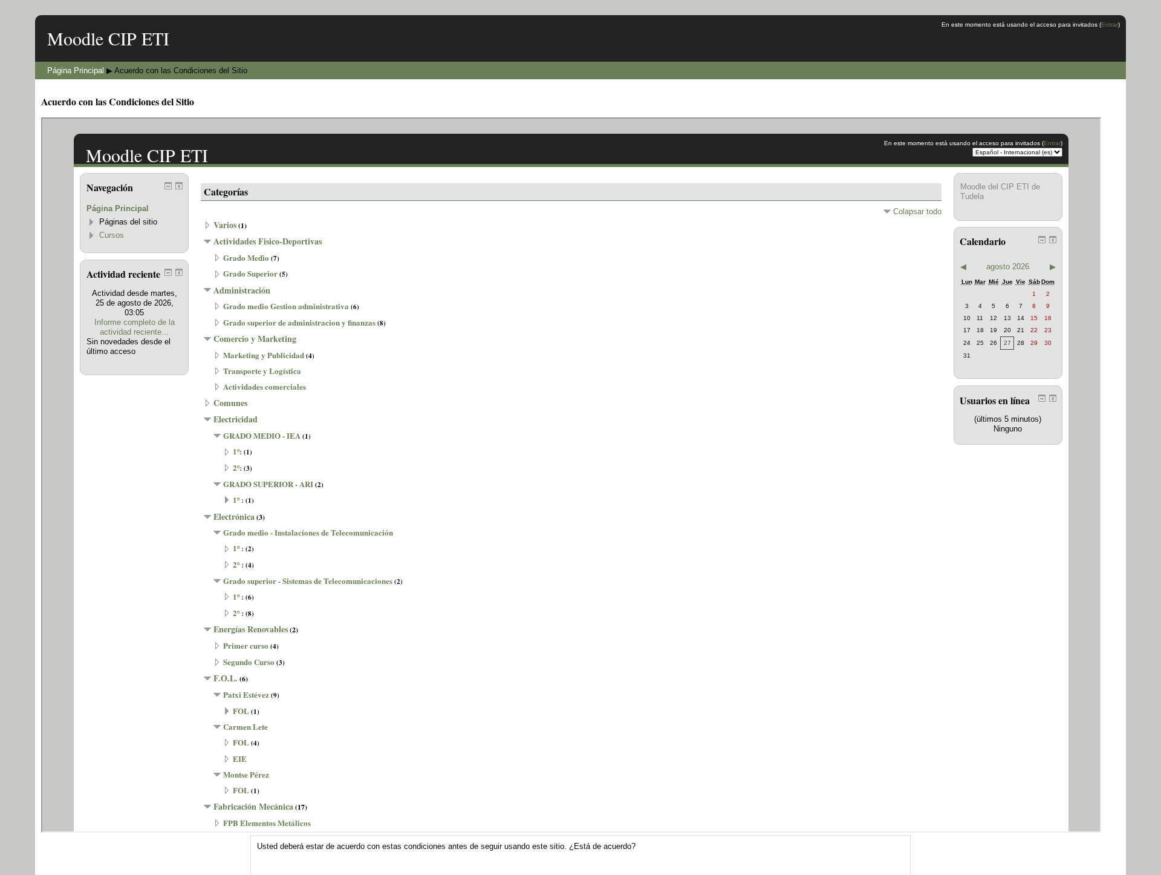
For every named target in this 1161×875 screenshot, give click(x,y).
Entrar (1109, 24)
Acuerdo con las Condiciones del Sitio (180, 70)
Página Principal (75, 70)
